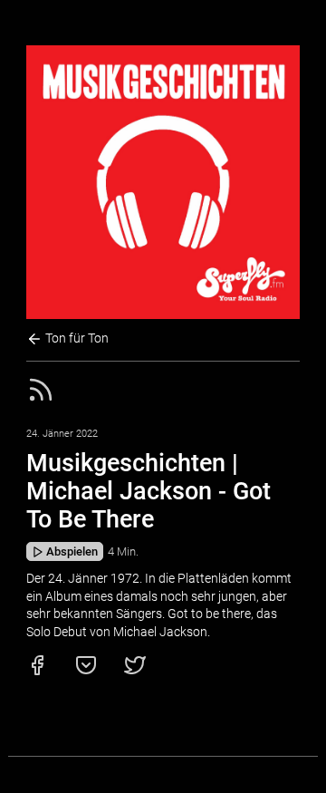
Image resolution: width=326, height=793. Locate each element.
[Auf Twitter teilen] (135, 671)
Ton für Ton (76, 338)
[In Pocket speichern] (86, 671)
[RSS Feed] (40, 399)
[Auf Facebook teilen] (37, 671)
